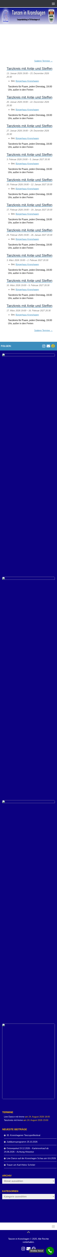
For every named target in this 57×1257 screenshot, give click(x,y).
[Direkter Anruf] (50, 1251)
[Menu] (53, 3)
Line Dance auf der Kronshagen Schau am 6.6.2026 (31, 1158)
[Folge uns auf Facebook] (53, 346)
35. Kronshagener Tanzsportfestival (23, 1135)
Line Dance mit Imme (14, 1116)
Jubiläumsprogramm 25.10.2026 (22, 1142)
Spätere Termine (43, 61)
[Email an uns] (48, 346)
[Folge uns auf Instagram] (43, 346)
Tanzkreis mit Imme (13, 1120)
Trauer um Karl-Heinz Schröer (21, 1165)
